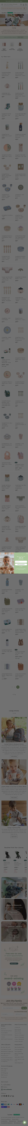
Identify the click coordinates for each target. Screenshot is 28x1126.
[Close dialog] (27, 553)
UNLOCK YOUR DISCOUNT (21, 564)
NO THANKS (21, 566)
